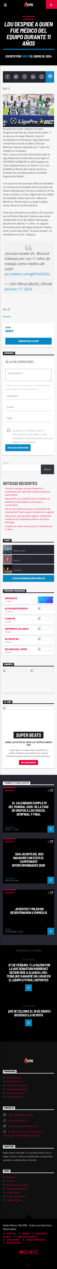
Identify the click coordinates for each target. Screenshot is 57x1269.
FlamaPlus (9, 827)
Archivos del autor (28, 341)
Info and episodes (28, 762)
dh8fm (25, 56)
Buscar (6, 462)
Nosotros (10, 1177)
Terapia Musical (14, 1096)
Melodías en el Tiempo (16, 649)
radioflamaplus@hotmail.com (23, 1126)
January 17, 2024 (18, 289)
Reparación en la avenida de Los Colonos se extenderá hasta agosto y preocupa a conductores (27, 502)
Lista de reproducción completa (28, 578)
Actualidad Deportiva (16, 608)
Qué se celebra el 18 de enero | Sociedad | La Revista (29, 1013)
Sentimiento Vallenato (17, 628)
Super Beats (11, 598)
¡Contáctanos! (13, 1192)
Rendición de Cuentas (17, 1184)
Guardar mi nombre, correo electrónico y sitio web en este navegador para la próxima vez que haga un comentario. (32, 431)
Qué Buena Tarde (15, 1093)
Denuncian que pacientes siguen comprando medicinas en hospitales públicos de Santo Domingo (28, 519)
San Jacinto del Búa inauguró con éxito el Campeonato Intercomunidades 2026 (28, 859)
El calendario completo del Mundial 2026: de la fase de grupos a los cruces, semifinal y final (28, 808)
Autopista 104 (12, 638)
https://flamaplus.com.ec (20, 1114)
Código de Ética (14, 1200)
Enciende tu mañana (16, 1085)
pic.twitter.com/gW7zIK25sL (27, 274)
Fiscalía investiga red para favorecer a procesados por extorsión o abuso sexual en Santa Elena (27, 491)
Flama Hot (10, 618)
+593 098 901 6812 (17, 1120)
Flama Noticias (13, 1077)
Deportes (28, 19)
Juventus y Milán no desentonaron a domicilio (28, 911)
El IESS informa (14, 1081)
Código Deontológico (16, 1188)
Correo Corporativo (16, 1196)
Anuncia (10, 1181)
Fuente (7, 316)
